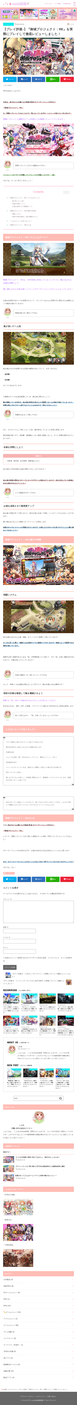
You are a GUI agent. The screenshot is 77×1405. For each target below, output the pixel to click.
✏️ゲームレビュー (12, 1312)
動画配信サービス (12, 1364)
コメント (7, 899)
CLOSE (66, 192)
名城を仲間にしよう (18, 204)
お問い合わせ (52, 1396)
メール (6, 937)
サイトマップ (41, 1396)
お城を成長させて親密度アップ (22, 206)
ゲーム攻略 (57, 3)
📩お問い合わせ (67, 3)
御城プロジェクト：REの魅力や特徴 (23, 211)
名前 (6, 927)
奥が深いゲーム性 (18, 201)
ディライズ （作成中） (13, 1345)
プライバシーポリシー (27, 1396)
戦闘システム (16, 214)
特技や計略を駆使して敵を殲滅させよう (25, 216)
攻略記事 (9, 1371)
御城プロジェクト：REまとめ (20, 225)
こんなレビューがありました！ (21, 221)
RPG (7, 1299)
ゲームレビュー (49, 3)
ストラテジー (10, 1338)
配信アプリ (9, 1377)
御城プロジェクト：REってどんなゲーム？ (25, 198)
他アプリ (8, 1358)
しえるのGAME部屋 (37, 1400)
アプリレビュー (11, 1319)
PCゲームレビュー (12, 1292)
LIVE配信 (8, 1279)
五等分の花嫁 (10, 1351)
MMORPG (9, 1286)
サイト (5, 947)
